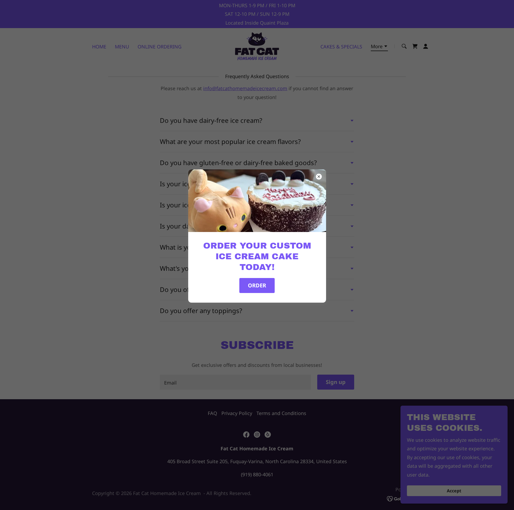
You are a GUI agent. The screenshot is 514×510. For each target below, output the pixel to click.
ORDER (257, 285)
